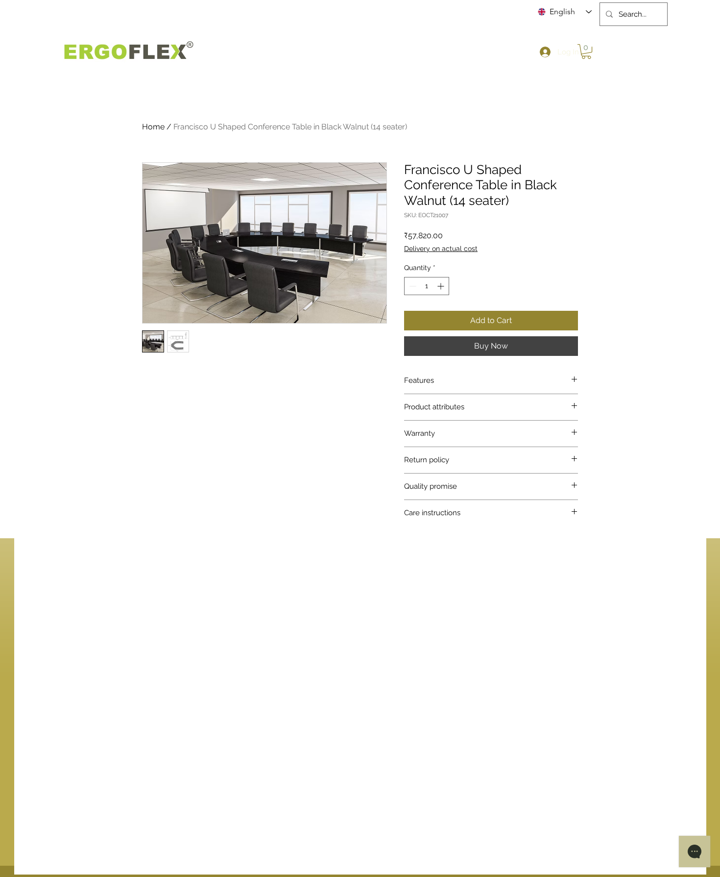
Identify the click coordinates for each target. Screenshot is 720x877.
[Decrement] (412, 286)
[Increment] (441, 286)
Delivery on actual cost (441, 248)
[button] (586, 51)
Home (153, 126)
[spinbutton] (426, 286)
